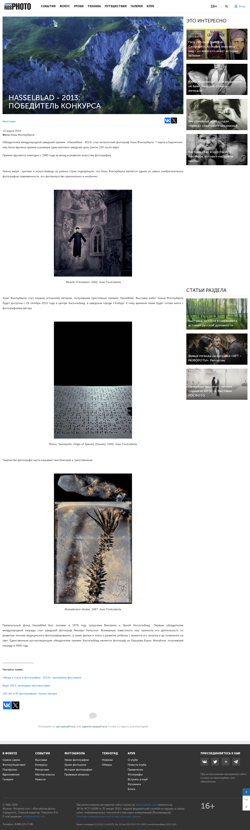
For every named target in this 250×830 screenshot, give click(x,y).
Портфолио (10, 769)
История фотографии (78, 769)
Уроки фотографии (76, 759)
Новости (40, 779)
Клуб (150, 6)
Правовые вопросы (76, 774)
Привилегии (135, 769)
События (48, 6)
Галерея (137, 6)
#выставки (9, 121)
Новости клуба (137, 764)
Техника (94, 6)
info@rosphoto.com (34, 816)
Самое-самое (11, 759)
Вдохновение (11, 774)
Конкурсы (41, 764)
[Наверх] (245, 817)
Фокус (65, 6)
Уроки (79, 6)
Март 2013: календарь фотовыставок (26, 685)
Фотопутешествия (14, 764)
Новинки (107, 759)
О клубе (133, 759)
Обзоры (107, 764)
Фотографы (135, 774)
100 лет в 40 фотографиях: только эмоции (30, 693)
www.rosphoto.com (224, 777)
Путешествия (116, 6)
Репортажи (42, 769)
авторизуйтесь (66, 726)
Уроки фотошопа (75, 764)
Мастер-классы (45, 774)
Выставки (41, 759)
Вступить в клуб (138, 779)
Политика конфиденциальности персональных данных (108, 816)
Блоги (131, 789)
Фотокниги (134, 784)
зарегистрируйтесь (94, 726)
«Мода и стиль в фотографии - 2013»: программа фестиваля (42, 677)
